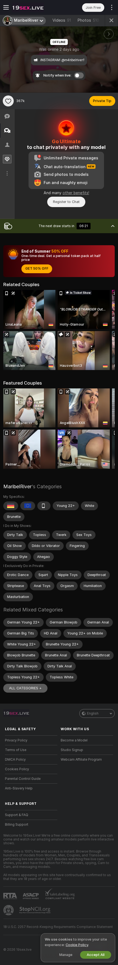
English (93, 713)
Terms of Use (15, 750)
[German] (10, 505)
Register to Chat (66, 202)
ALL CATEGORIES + (25, 688)
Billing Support (16, 824)
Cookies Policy (17, 769)
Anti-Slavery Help (19, 788)
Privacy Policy (16, 740)
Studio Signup (72, 750)
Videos (61, 20)
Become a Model (74, 740)
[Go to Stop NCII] (35, 910)
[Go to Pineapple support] (9, 910)
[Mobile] (43, 505)
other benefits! (76, 193)
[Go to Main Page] (35, 7)
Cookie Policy (77, 945)
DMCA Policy (15, 759)
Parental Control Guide (23, 779)
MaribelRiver (17, 486)
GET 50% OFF (36, 268)
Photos (88, 20)
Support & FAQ (16, 815)
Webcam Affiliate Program (81, 759)
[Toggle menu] (6, 7)
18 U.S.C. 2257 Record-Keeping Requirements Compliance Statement (58, 927)
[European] (27, 505)
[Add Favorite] (8, 100)
